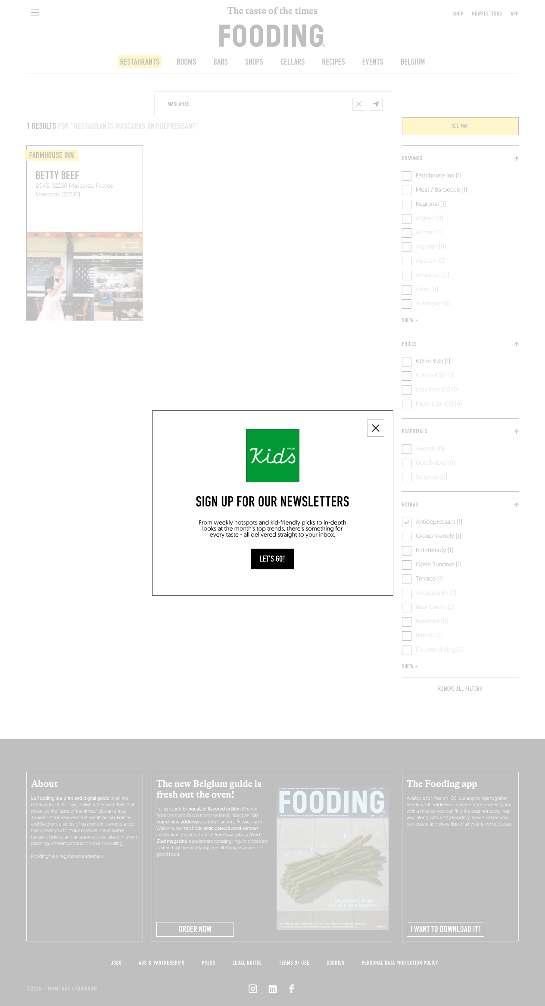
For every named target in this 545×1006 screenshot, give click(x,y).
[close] (375, 428)
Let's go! (272, 559)
